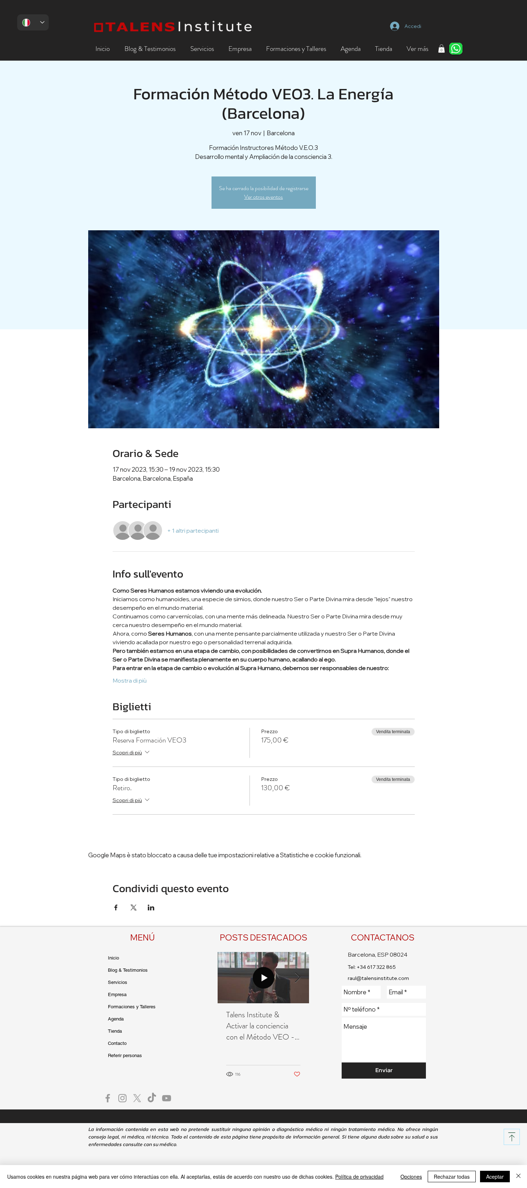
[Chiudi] (518, 1176)
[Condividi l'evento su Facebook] (116, 907)
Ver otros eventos (263, 197)
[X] (137, 1098)
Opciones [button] (411, 1176)
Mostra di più (130, 680)
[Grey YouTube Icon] (166, 1098)
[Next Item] (297, 977)
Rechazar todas (452, 1176)
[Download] (512, 1137)
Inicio (113, 958)
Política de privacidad (359, 1176)
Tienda (115, 1031)
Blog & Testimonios (128, 970)
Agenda (116, 1019)
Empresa (117, 994)
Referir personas (125, 1055)
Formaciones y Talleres (132, 1006)
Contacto (117, 1043)
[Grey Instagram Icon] (122, 1098)
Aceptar (495, 1176)
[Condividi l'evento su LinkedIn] (151, 907)
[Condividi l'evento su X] (133, 907)
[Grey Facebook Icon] (107, 1098)
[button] (150, 48)
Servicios (117, 982)
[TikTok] (151, 1098)
